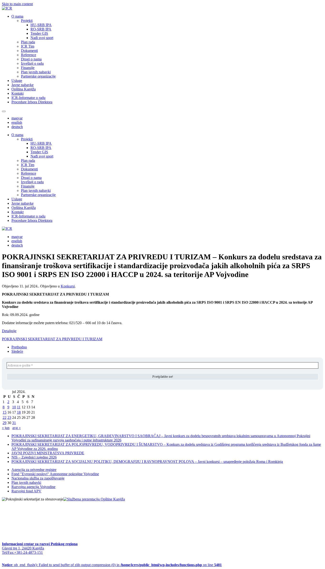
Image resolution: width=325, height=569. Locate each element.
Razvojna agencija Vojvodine (33, 487)
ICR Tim (27, 46)
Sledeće (17, 351)
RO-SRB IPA (40, 29)
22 (4, 418)
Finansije (27, 68)
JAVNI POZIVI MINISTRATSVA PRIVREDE (47, 453)
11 (18, 407)
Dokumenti (29, 51)
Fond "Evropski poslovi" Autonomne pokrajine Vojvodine (55, 474)
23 (9, 418)
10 (14, 407)
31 (14, 423)
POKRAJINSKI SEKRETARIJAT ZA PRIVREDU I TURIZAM (52, 339)
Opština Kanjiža (23, 89)
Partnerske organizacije (38, 76)
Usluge (16, 81)
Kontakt (17, 93)
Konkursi (68, 286)
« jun (6, 428)
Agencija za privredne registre (33, 470)
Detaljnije (9, 331)
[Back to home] (7, 8)
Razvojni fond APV (26, 491)
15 (4, 412)
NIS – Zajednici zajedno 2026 (34, 457)
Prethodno (19, 347)
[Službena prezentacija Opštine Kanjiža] (94, 499)
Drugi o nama (31, 59)
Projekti (27, 21)
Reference (28, 55)
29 (4, 423)
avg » (16, 428)
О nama (17, 16)
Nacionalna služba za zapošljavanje (37, 478)
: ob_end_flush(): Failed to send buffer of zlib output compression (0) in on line (112, 565)
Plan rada (28, 42)
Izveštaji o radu (32, 63)
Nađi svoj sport (41, 38)
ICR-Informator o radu (28, 98)
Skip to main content (17, 4)
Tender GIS (39, 33)
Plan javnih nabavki (36, 72)
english (16, 122)
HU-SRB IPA (41, 25)
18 (19, 412)
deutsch (17, 127)
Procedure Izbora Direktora (31, 102)
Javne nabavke (22, 85)
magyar (17, 118)
